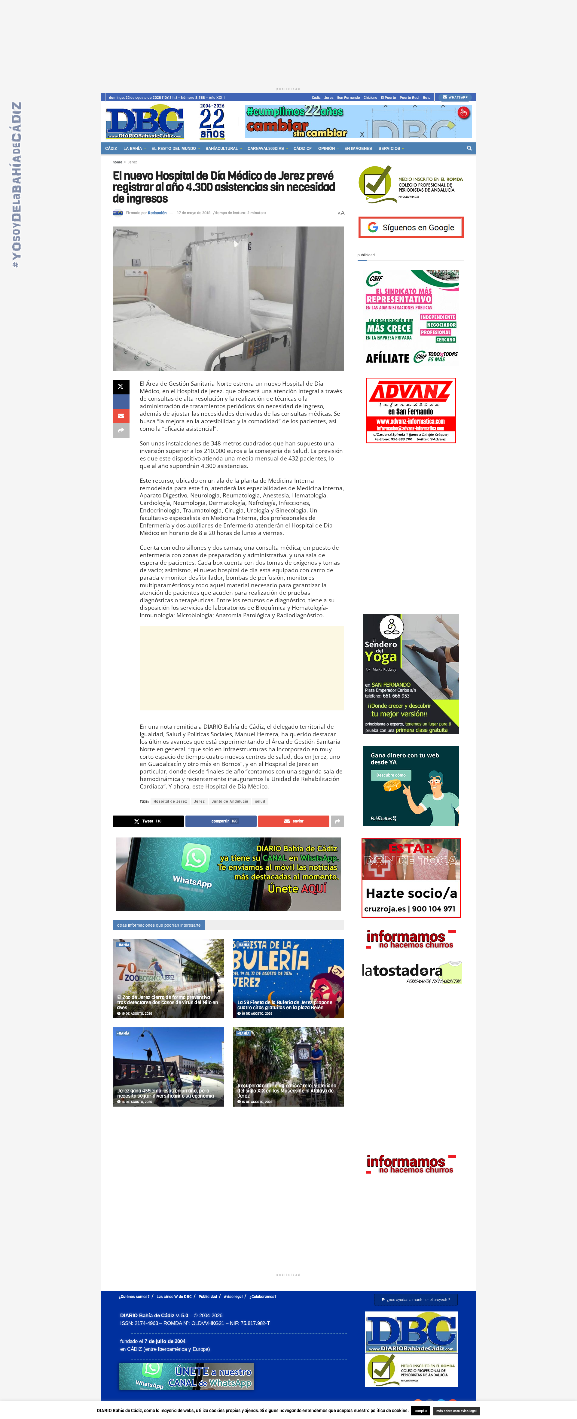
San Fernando (348, 97)
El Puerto (388, 97)
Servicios (389, 148)
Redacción (157, 212)
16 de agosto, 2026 (136, 1102)
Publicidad (208, 1296)
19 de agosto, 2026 (136, 1013)
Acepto (504, 1411)
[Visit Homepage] (167, 121)
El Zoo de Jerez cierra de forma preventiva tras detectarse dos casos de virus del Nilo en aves (167, 1002)
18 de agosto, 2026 (256, 1013)
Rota (426, 97)
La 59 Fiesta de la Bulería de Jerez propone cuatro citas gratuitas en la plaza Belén (284, 1005)
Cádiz (316, 97)
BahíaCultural (222, 148)
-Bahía (123, 945)
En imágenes (358, 148)
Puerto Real (409, 97)
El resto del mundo (173, 148)
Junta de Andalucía (230, 801)
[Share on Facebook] (121, 401)
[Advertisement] (288, 42)
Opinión (326, 148)
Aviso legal (233, 1296)
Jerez (329, 97)
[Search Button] (469, 148)
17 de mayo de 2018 (193, 212)
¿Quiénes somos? (134, 1296)
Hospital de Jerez (170, 801)
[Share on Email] (121, 416)
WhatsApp (458, 97)
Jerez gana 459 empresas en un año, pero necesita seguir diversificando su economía (165, 1093)
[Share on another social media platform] (121, 430)
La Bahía (133, 148)
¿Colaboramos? (262, 1296)
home (117, 162)
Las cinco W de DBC (174, 1296)
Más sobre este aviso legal (452, 1411)
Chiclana (370, 97)
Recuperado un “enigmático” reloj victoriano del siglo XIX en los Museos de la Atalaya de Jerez (286, 1090)
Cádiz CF (303, 148)
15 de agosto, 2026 (256, 1102)
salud (260, 801)
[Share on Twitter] (121, 387)
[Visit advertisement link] (358, 121)
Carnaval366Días (266, 148)
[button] (416, 1299)
